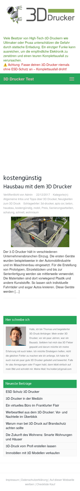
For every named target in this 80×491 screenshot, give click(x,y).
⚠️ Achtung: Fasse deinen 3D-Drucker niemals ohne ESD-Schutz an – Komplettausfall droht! (36, 66)
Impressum (12, 479)
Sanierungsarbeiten (61, 208)
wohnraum (32, 212)
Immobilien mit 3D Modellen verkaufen (33, 453)
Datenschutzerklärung (34, 479)
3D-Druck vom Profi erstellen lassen (31, 446)
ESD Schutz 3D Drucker (22, 391)
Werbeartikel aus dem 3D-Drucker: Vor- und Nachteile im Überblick (36, 414)
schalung (8, 212)
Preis (45, 208)
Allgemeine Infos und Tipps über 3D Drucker (30, 199)
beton (69, 203)
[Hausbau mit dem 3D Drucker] (40, 232)
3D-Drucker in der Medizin (24, 398)
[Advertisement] (40, 126)
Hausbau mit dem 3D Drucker (37, 187)
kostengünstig (23, 208)
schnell (20, 212)
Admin (29, 194)
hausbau (8, 208)
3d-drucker (47, 203)
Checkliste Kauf (45, 484)
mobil (37, 208)
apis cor (59, 203)
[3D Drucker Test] (40, 14)
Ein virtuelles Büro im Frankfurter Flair (32, 405)
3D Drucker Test (18, 79)
